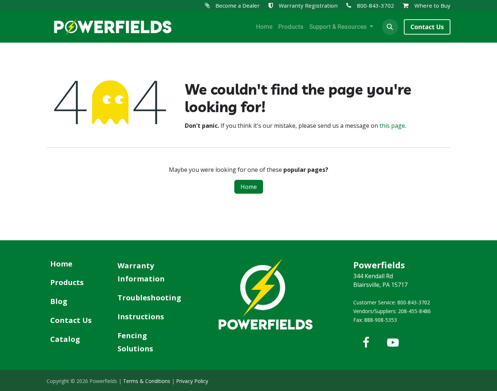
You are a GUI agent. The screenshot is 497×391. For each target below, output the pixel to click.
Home (248, 187)
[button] (390, 27)
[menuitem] (264, 27)
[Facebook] (366, 342)
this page (392, 126)
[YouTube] (393, 342)
